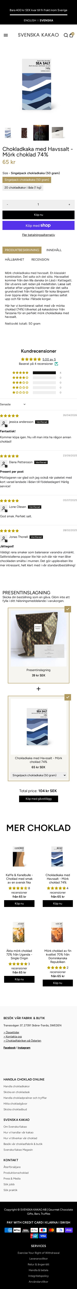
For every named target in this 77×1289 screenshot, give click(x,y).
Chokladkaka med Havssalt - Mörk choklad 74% (58, 878)
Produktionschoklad (16, 1172)
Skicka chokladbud (15, 1109)
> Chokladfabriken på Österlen (22, 1040)
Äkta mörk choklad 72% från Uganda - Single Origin (19, 954)
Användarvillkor (38, 1281)
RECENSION (40, 259)
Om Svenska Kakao (15, 1126)
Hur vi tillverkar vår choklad (20, 1138)
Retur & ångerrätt (38, 1264)
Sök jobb (9, 1184)
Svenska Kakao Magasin (18, 1149)
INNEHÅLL (54, 250)
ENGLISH (30, 20)
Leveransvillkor (38, 1258)
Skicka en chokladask (16, 1092)
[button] (21, 372)
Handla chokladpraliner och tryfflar (25, 1097)
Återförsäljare (12, 1167)
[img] (9, 416)
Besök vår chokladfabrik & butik (23, 1144)
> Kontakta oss (12, 1036)
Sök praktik (10, 1190)
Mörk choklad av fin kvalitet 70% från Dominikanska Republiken (57, 956)
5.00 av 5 (49, 359)
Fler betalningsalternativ (38, 235)
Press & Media (12, 1178)
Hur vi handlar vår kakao (18, 1132)
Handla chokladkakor (16, 1086)
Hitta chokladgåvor (15, 1103)
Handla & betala (38, 1270)
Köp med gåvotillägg (39, 799)
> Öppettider (11, 1032)
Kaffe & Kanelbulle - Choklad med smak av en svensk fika (19, 878)
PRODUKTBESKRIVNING (22, 250)
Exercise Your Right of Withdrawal (39, 1252)
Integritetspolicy (38, 1275)
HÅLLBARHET (14, 259)
